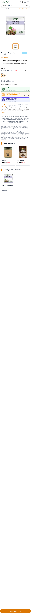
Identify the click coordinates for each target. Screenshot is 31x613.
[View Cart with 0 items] (23, 2)
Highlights (4, 57)
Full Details (4, 106)
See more (3, 65)
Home (2, 9)
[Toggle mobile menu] (28, 2)
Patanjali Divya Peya (23, 9)
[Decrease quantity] (23, 70)
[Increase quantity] (27, 70)
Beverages (13, 9)
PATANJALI (3, 54)
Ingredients (12, 106)
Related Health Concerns (23, 106)
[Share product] (27, 13)
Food (7, 9)
